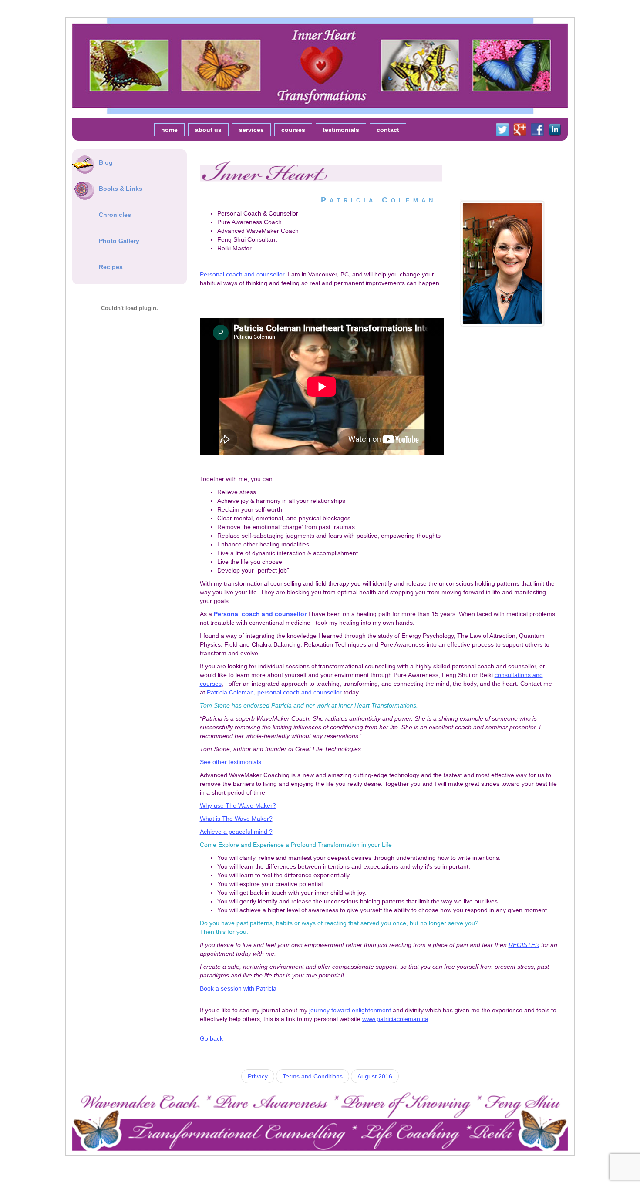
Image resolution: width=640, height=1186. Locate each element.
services (251, 129)
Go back (211, 1038)
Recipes (111, 266)
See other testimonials (230, 761)
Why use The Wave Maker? (238, 805)
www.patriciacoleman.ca (395, 1018)
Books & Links (120, 188)
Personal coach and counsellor (242, 274)
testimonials (341, 129)
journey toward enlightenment (350, 1010)
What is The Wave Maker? (236, 818)
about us (208, 129)
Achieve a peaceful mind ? (236, 831)
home (169, 129)
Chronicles (115, 214)
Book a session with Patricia (238, 988)
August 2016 (374, 1076)
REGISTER (524, 944)
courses (293, 129)
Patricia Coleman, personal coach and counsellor (274, 692)
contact (388, 129)
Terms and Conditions (313, 1076)
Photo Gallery (119, 240)
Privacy (258, 1076)
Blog (106, 162)
